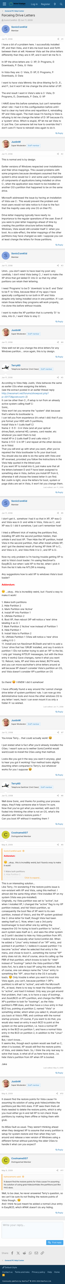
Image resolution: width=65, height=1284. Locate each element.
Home (57, 1272)
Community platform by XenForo (26, 1281)
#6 (62, 513)
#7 (62, 732)
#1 (62, 39)
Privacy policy (38, 1272)
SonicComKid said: (12, 851)
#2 (62, 154)
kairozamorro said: (12, 1176)
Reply (60, 133)
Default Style (10, 1267)
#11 (61, 1170)
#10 (61, 1093)
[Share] (58, 39)
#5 (62, 377)
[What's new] (55, 4)
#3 (62, 265)
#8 (62, 795)
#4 (62, 342)
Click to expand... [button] (33, 877)
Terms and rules (22, 1272)
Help (50, 1272)
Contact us (7, 1272)
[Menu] (4, 4)
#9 (62, 845)
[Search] (61, 4)
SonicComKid (10, 20)
